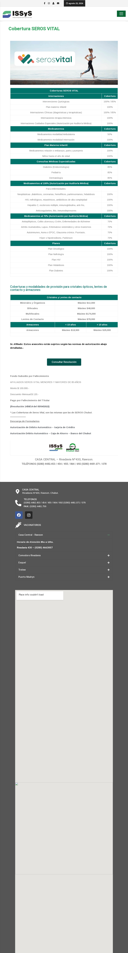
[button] (64, 362)
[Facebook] (19, 515)
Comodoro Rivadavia (29, 555)
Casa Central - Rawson (30, 535)
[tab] (64, 534)
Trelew (22, 569)
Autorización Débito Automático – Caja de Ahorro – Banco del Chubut (50, 433)
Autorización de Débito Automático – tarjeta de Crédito (42, 427)
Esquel (22, 562)
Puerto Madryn (26, 577)
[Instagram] (28, 515)
